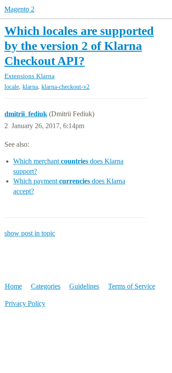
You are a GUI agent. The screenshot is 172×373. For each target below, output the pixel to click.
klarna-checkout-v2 (65, 87)
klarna (30, 87)
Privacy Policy (25, 303)
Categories (45, 286)
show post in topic (29, 233)
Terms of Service (131, 286)
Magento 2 (19, 9)
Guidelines (84, 286)
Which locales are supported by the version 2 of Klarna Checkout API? (79, 45)
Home (13, 286)
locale (11, 87)
